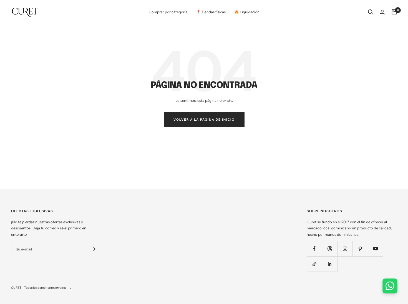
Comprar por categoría (168, 12)
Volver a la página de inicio (204, 119)
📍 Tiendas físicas (211, 12)
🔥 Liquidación (247, 12)
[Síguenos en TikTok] (314, 264)
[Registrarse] (93, 249)
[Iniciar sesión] (382, 12)
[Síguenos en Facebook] (314, 248)
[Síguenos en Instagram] (344, 248)
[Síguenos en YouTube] (375, 248)
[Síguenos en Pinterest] (360, 248)
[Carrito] (394, 11)
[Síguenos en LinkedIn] (329, 264)
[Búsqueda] (370, 11)
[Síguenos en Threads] (329, 248)
